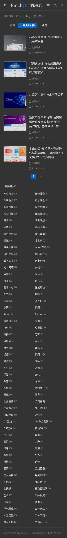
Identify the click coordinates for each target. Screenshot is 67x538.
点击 (44, 25)
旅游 (39, 455)
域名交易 (41, 227)
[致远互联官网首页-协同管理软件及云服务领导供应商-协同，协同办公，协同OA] (15, 122)
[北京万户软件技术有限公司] (15, 100)
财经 (8, 347)
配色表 (9, 481)
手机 (39, 267)
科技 (39, 294)
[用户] (62, 5)
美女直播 (10, 475)
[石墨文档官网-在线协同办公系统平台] (15, 42)
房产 (39, 441)
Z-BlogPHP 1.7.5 (52, 532)
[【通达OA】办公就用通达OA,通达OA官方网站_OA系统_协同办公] (15, 69)
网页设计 (10, 320)
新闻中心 (41, 354)
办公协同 (41, 408)
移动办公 (10, 414)
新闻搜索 (10, 206)
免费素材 (41, 475)
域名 (8, 220)
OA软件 (10, 428)
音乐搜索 (41, 200)
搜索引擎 (10, 213)
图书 (8, 294)
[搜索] (55, 5)
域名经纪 (10, 253)
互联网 (40, 481)
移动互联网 (43, 488)
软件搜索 (41, 206)
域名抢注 (41, 253)
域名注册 (41, 220)
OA (38, 414)
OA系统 (9, 421)
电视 (8, 300)
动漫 (39, 501)
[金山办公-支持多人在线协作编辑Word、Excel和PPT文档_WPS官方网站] (15, 153)
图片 (8, 441)
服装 (39, 273)
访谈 (39, 461)
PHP (8, 327)
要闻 (8, 468)
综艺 (39, 341)
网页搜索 (10, 193)
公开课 (9, 488)
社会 (8, 367)
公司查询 (41, 401)
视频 (8, 354)
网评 (39, 381)
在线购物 (41, 287)
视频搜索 (41, 193)
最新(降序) (29, 25)
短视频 (40, 327)
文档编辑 (36, 47)
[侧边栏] (5, 5)
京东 (39, 280)
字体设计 (41, 522)
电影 (39, 334)
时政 (8, 361)
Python (40, 314)
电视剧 (9, 341)
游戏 (8, 394)
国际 (39, 361)
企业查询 (10, 401)
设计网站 (41, 508)
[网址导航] (19, 4)
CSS (39, 320)
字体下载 (41, 515)
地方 (8, 434)
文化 (39, 374)
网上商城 (10, 267)
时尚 (8, 461)
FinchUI (26, 532)
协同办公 (36, 78)
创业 (8, 495)
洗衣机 (40, 300)
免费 (8, 227)
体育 (39, 394)
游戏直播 (41, 468)
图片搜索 (10, 200)
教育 (8, 381)
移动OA (41, 428)
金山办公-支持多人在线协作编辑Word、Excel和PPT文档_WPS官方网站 (46, 153)
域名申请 (10, 233)
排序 (12, 25)
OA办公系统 (43, 421)
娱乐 (8, 455)
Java (8, 314)
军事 (39, 434)
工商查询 (10, 408)
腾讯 (8, 240)
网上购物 (41, 260)
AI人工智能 (11, 522)
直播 (8, 334)
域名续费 (10, 247)
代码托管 (41, 213)
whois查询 (42, 247)
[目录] (48, 5)
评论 (8, 374)
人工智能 (10, 515)
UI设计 (9, 501)
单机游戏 (10, 508)
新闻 (39, 307)
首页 (18, 16)
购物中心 (10, 287)
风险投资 (41, 495)
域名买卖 (10, 260)
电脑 (8, 273)
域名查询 (41, 233)
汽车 (8, 448)
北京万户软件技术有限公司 (46, 94)
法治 (39, 367)
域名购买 (41, 240)
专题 (8, 387)
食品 (8, 280)
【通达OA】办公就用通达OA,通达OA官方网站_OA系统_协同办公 (46, 68)
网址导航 (35, 5)
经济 (39, 448)
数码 (8, 307)
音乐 (39, 347)
